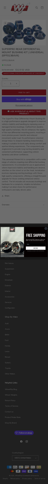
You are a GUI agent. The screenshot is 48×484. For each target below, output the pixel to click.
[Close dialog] (46, 228)
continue (35, 248)
